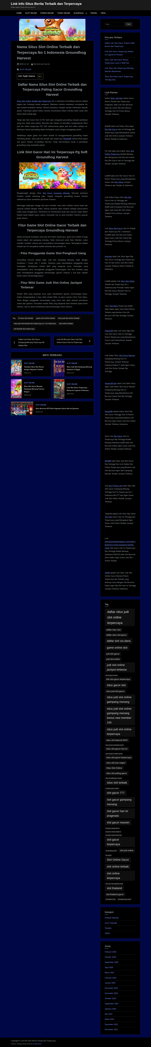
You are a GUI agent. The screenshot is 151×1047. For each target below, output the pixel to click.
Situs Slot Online (128, 281)
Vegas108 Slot (111, 383)
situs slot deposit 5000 (117, 740)
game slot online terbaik (45, 318)
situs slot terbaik (117, 782)
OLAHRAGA (79, 13)
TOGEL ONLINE (63, 13)
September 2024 (111, 1004)
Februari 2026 (110, 952)
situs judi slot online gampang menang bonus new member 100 (119, 715)
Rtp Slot (128, 197)
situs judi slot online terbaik (68, 318)
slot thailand (114, 888)
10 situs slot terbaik (25, 318)
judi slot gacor (112, 654)
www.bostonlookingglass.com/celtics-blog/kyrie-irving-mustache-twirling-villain (120, 545)
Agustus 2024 (110, 1009)
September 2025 (111, 962)
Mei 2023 (108, 1014)
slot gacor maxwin (118, 822)
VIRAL (103, 13)
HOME (19, 13)
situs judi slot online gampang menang (119, 699)
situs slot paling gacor (116, 773)
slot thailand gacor (115, 894)
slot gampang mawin (111, 850)
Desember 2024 (111, 988)
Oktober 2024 (110, 998)
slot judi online (126, 850)
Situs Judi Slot (116, 98)
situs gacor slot (116, 685)
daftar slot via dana (119, 640)
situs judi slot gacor (115, 691)
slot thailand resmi (110, 899)
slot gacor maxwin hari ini (112, 828)
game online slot (117, 647)
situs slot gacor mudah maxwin (114, 753)
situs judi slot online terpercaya (119, 731)
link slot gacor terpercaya (118, 679)
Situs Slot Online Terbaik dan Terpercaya (34, 101)
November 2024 (111, 993)
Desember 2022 (111, 1024)
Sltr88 (107, 573)
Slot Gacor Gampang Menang (56, 193)
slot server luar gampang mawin (114, 883)
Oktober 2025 (110, 957)
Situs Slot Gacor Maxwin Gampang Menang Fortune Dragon (34, 389)
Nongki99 (109, 411)
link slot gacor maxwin (112, 675)
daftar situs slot (113, 630)
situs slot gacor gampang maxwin (115, 745)
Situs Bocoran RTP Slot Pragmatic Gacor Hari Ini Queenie (57, 408)
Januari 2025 (110, 983)
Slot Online (118, 182)
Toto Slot (108, 517)
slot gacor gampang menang (119, 802)
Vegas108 (109, 331)
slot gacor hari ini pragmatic (117, 813)
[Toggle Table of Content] (38, 76)
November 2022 (111, 1029)
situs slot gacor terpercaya (118, 757)
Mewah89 (67, 139)
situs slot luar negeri (115, 763)
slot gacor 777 (115, 792)
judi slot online (113, 659)
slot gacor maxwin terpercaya (114, 835)
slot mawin (108, 855)
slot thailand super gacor (124, 899)
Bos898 (108, 461)
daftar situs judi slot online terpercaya (118, 617)
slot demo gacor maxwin (112, 788)
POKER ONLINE (47, 13)
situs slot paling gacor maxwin (114, 778)
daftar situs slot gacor (116, 635)
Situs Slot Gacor (115, 228)
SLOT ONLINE (31, 13)
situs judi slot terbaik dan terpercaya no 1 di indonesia (35, 323)
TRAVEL (93, 13)
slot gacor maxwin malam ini (113, 831)
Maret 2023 (109, 1019)
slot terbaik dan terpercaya (24, 329)
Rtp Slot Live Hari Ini (42, 64)
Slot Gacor (118, 436)
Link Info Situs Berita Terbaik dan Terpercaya (46, 4)
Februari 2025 (110, 978)
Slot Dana (114, 306)
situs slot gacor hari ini (116, 749)
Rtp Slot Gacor (111, 129)
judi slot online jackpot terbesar (117, 667)
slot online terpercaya (113, 876)
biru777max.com (115, 486)
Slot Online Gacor (118, 859)
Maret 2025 (109, 973)
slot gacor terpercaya (113, 842)
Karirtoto (108, 256)
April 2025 (109, 967)
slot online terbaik (66, 323)
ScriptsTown (37, 1044)
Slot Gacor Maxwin (127, 355)
